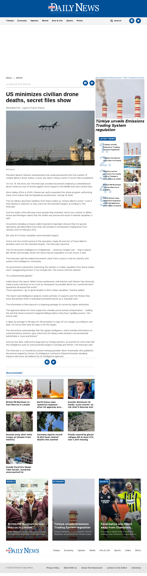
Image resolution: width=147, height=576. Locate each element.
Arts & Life (57, 21)
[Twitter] (138, 20)
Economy (22, 21)
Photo (80, 21)
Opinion (34, 21)
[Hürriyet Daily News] (73, 8)
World (45, 21)
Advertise (136, 568)
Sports (69, 21)
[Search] (112, 20)
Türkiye (10, 21)
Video (128, 551)
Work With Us (70, 568)
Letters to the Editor (117, 568)
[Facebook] (131, 20)
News (9, 78)
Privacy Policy (53, 568)
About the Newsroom (91, 568)
